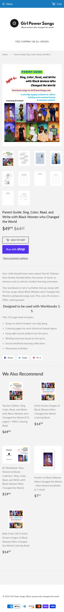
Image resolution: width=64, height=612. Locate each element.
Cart (59, 3)
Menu (9, 3)
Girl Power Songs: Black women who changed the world (34, 596)
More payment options (15, 258)
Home (5, 54)
